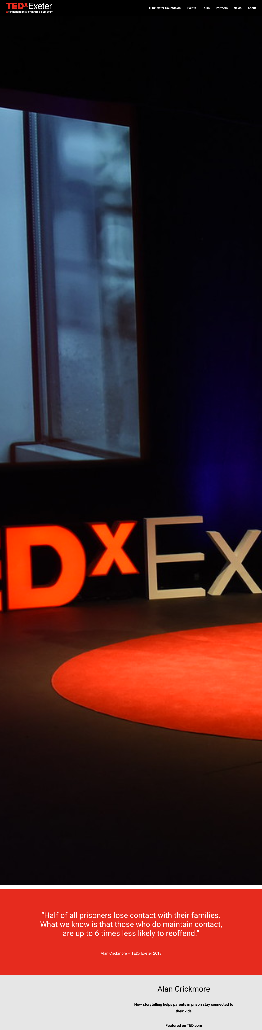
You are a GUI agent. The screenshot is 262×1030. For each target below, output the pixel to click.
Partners (222, 8)
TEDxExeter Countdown (164, 8)
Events (191, 8)
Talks (206, 8)
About (252, 8)
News (237, 8)
